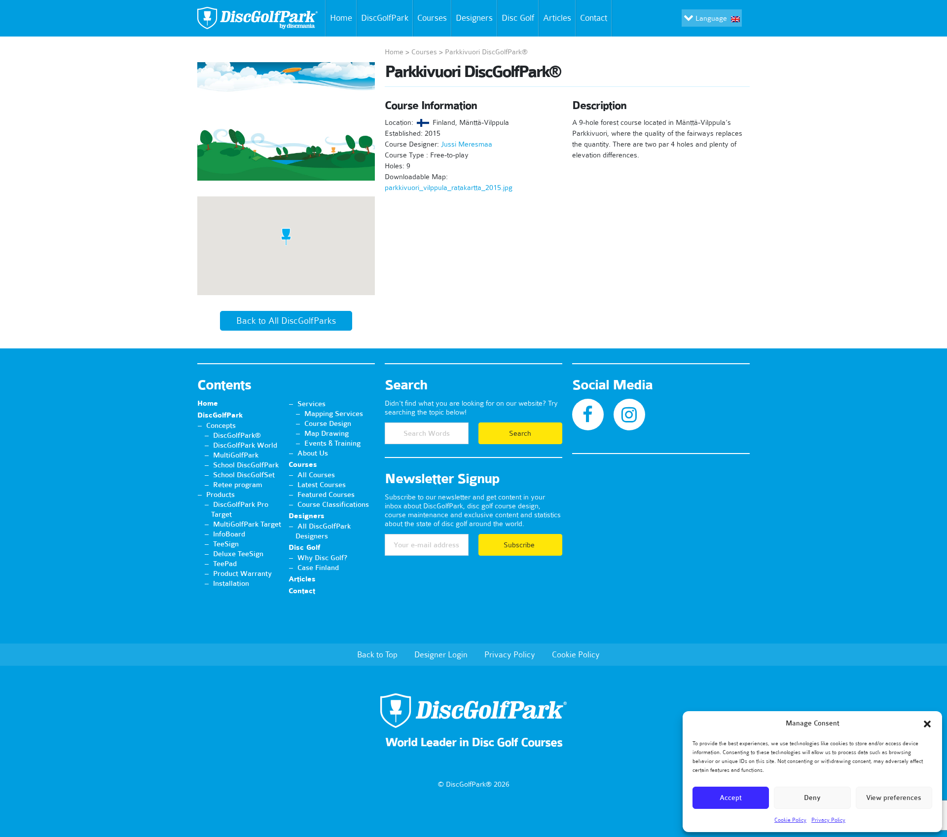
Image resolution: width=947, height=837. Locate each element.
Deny (812, 798)
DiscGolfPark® (237, 435)
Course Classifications (333, 504)
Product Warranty (242, 573)
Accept (731, 798)
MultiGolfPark (235, 455)
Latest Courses (321, 484)
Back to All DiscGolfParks (286, 320)
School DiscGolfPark (246, 464)
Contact (593, 18)
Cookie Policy (790, 819)
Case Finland (318, 567)
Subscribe (520, 544)
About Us (312, 453)
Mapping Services (333, 413)
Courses (432, 18)
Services (311, 403)
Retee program (237, 484)
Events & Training (332, 443)
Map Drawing (326, 433)
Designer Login (441, 654)
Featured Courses (326, 494)
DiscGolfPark (384, 18)
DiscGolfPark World (245, 445)
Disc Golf (518, 18)
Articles (557, 18)
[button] (927, 724)
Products (220, 494)
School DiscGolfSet (244, 474)
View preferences (893, 798)
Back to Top (377, 654)
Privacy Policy (828, 819)
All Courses (316, 474)
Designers (474, 18)
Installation (231, 583)
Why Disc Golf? (322, 557)
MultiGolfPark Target (247, 524)
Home (341, 18)
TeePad (225, 563)
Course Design (327, 423)
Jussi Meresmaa (466, 144)
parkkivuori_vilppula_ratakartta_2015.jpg (448, 187)
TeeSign (226, 543)
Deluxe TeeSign (238, 553)
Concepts (221, 425)
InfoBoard (229, 534)
